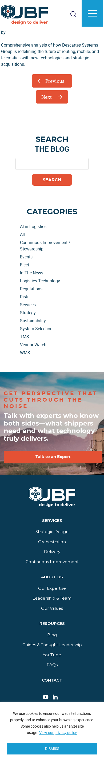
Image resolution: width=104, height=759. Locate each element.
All (22, 234)
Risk (24, 297)
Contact (52, 680)
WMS (25, 353)
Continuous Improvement (52, 561)
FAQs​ (52, 664)
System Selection (36, 329)
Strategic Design (52, 531)
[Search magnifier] (93, 38)
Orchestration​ (52, 541)
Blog (52, 634)
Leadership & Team (52, 598)
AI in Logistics (33, 226)
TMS (24, 337)
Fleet (24, 265)
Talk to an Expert (53, 457)
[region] (52, 730)
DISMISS (52, 748)
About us (52, 576)
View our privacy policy (58, 732)
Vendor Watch (33, 345)
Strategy (28, 313)
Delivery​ (52, 551)
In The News (31, 273)
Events (26, 257)
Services (28, 305)
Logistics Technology (40, 281)
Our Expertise (52, 588)
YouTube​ (52, 654)
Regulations (31, 289)
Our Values (52, 608)
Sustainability (33, 321)
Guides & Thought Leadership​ (52, 644)
